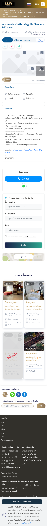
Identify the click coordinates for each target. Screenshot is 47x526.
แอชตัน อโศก (6, 454)
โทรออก (25, 178)
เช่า (3, 425)
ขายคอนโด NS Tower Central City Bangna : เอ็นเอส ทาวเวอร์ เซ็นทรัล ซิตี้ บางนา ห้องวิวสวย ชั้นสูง (12, 307)
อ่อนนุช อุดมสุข (28, 447)
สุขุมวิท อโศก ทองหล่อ (10, 447)
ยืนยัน (23, 245)
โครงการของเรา (7, 440)
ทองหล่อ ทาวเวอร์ (8, 464)
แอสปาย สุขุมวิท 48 (29, 454)
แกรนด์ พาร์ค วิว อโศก (9, 476)
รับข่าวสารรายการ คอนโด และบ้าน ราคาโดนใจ (20, 401)
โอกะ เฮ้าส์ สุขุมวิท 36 (9, 473)
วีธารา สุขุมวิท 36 (7, 460)
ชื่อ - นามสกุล (10, 202)
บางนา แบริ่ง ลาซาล (30, 481)
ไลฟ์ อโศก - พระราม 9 (9, 491)
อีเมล (7, 225)
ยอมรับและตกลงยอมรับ (15, 237)
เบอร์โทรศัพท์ (10, 214)
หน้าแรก (4, 10)
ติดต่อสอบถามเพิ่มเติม (10, 389)
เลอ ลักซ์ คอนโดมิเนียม (30, 457)
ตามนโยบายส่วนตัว (29, 237)
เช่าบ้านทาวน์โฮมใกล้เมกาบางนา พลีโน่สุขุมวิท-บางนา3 (33, 307)
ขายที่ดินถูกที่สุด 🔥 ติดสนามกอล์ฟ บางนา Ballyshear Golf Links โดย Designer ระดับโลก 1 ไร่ (34, 359)
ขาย (3, 422)
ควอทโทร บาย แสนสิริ (9, 457)
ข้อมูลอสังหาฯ (9, 87)
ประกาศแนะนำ (14, 10)
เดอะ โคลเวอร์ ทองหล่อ (10, 451)
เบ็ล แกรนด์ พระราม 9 (9, 488)
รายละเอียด (8, 109)
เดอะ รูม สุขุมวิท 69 (29, 451)
